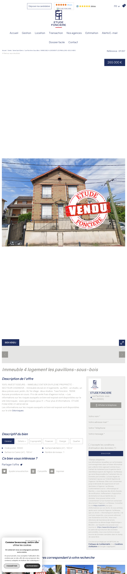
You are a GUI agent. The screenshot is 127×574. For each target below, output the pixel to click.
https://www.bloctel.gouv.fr (107, 527)
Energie (63, 441)
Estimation (91, 32)
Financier (49, 441)
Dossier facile (57, 42)
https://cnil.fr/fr (99, 505)
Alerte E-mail (109, 32)
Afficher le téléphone (107, 405)
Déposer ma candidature (39, 6)
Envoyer (106, 453)
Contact (73, 42)
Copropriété (35, 441)
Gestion (26, 32)
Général (8, 441)
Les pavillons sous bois (32, 50)
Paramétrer (12, 566)
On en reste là (31, 541)
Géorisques (18, 410)
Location (40, 32)
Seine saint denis (18, 50)
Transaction (56, 32)
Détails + (22, 441)
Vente (9, 50)
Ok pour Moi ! (32, 566)
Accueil (14, 32)
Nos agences (74, 32)
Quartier (76, 441)
